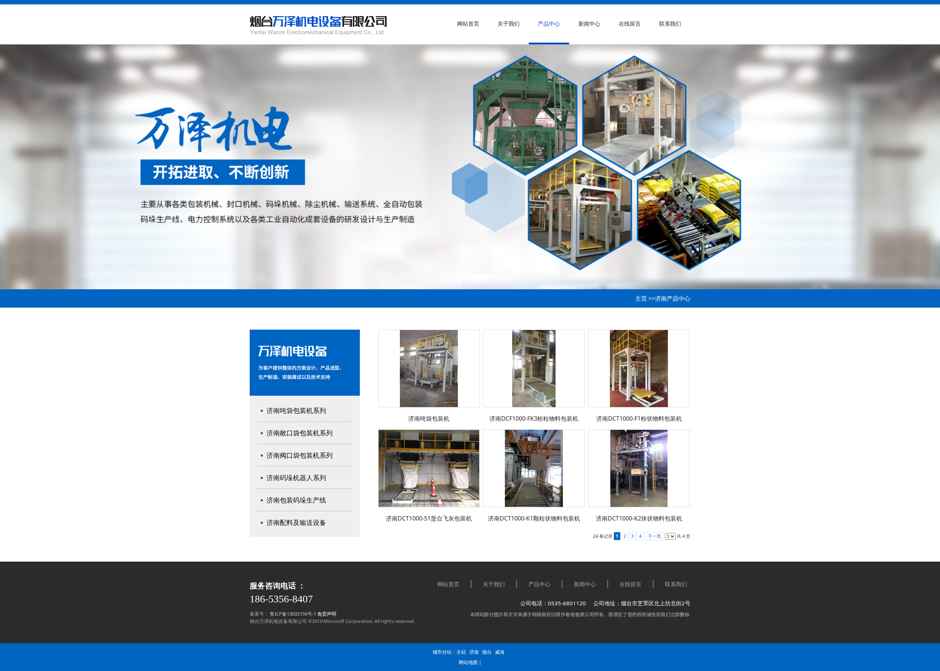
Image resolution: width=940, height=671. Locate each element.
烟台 (487, 652)
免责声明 (326, 613)
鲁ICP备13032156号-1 (292, 613)
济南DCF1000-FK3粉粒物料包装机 (533, 418)
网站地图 (468, 662)
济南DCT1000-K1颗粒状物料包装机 (534, 518)
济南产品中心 (672, 298)
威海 (500, 652)
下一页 (654, 536)
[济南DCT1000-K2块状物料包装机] (639, 468)
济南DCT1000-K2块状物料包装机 (639, 518)
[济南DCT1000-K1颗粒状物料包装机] (534, 468)
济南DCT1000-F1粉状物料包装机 (639, 418)
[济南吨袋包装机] (429, 368)
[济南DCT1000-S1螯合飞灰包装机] (429, 468)
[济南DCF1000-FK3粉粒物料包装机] (534, 368)
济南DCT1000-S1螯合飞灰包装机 (429, 518)
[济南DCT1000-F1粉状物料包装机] (639, 368)
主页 (641, 298)
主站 (461, 652)
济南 (474, 652)
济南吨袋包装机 (428, 418)
